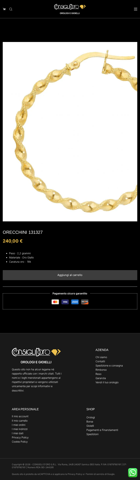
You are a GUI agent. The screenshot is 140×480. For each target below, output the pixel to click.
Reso (98, 373)
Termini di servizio (95, 474)
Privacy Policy (20, 437)
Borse (89, 421)
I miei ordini (18, 424)
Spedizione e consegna (109, 365)
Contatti (100, 361)
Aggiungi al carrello (69, 275)
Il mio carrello (20, 420)
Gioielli (90, 425)
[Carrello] (4, 9)
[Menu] (135, 9)
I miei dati (17, 433)
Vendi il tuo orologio (107, 382)
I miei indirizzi (20, 429)
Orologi (90, 417)
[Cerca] (10, 9)
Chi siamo (101, 357)
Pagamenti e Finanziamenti (102, 429)
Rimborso (101, 369)
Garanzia (101, 378)
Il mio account (20, 416)
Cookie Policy (20, 441)
